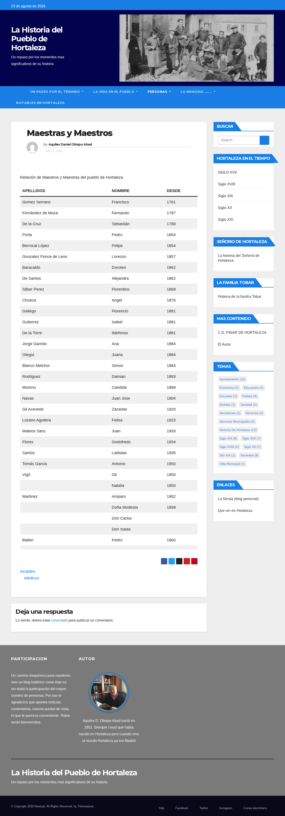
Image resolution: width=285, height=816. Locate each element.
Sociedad (249, 455)
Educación (253, 387)
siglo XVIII (229, 447)
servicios (254, 413)
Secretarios (230, 413)
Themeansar (86, 806)
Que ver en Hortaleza (235, 510)
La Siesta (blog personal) (238, 499)
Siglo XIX (225, 196)
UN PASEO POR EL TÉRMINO (55, 92)
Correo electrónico (255, 808)
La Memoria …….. (197, 92)
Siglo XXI (225, 219)
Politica (249, 396)
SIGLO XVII (227, 172)
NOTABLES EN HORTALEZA (40, 103)
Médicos (31, 578)
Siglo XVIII (226, 184)
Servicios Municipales (237, 421)
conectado (59, 620)
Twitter (204, 808)
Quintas (227, 404)
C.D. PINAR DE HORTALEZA (242, 332)
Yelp (161, 808)
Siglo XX (225, 208)
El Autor (224, 344)
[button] (272, 97)
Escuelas (228, 396)
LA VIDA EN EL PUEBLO (114, 92)
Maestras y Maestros (69, 133)
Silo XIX (227, 455)
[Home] (18, 91)
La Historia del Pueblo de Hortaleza (37, 38)
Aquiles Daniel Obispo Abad (70, 144)
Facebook (181, 808)
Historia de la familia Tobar (239, 296)
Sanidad (248, 404)
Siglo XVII (251, 438)
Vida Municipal (232, 464)
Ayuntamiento (232, 379)
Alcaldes (28, 571)
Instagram (225, 808)
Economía (229, 387)
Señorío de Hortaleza (238, 430)
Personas (158, 92)
